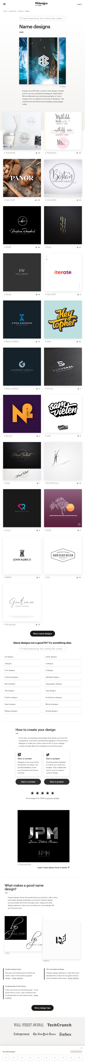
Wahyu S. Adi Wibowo (12, 341)
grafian (49, 341)
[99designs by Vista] (41, 4)
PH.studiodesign (11, 624)
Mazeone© (9, 436)
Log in (79, 4)
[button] (82, 1048)
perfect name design (55, 101)
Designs (21, 11)
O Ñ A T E (50, 389)
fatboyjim (8, 294)
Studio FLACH (10, 200)
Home (5, 11)
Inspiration (13, 11)
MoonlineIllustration (53, 483)
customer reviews (52, 798)
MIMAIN (8, 577)
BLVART (8, 247)
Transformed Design (25, 864)
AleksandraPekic (11, 153)
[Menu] (4, 4)
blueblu (49, 530)
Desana (49, 247)
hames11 (8, 530)
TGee (48, 577)
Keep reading (17, 978)
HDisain (47, 961)
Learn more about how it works (52, 867)
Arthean (63, 86)
